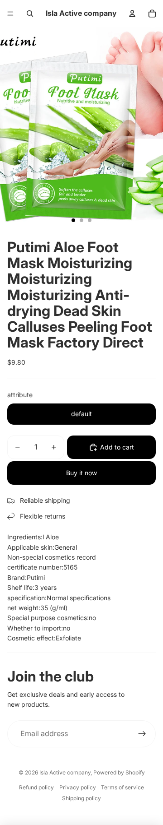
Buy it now (81, 473)
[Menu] (10, 13)
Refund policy (36, 787)
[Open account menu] (132, 13)
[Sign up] (142, 733)
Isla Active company (65, 772)
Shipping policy (81, 798)
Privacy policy (77, 787)
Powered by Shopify (119, 772)
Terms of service (122, 787)
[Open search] (30, 13)
